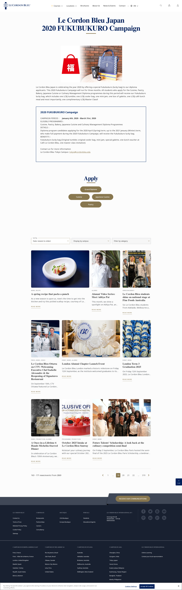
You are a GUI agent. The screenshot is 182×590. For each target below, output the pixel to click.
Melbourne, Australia (84, 564)
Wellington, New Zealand (85, 572)
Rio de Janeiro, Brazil (51, 553)
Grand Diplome (91, 189)
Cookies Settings (131, 586)
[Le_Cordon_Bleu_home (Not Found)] (17, 6)
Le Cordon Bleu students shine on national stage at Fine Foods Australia (136, 297)
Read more (36, 306)
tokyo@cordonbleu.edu (80, 152)
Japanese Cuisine (103, 197)
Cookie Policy (17, 530)
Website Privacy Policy (20, 526)
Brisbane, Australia (83, 560)
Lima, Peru (48, 568)
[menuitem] (161, 6)
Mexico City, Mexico (51, 564)
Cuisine (79, 197)
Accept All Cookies (147, 586)
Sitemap (15, 533)
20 (123, 475)
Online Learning (147, 553)
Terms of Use (17, 522)
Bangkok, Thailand (115, 576)
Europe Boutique (65, 522)
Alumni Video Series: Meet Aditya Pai (103, 295)
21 (128, 475)
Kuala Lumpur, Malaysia (116, 568)
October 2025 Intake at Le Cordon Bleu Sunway (75, 444)
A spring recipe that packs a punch (50, 294)
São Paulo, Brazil (50, 556)
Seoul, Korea (113, 564)
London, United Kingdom (21, 560)
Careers (38, 526)
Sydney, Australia (82, 568)
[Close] (178, 586)
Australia (80, 553)
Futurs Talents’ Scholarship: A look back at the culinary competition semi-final (118, 444)
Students (86, 518)
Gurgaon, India (114, 556)
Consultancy (40, 530)
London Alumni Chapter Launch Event (83, 363)
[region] (91, 586)
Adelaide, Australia (83, 556)
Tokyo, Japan (113, 560)
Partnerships (40, 522)
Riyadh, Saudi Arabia (19, 572)
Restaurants (40, 518)
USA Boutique (64, 518)
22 (133, 475)
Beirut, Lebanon (18, 576)
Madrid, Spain (17, 564)
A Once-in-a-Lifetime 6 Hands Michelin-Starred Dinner (44, 445)
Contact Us (16, 518)
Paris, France (17, 553)
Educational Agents (89, 522)
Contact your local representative (152, 556)
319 (143, 475)
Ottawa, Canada (50, 560)
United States (49, 572)
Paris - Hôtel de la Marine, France (23, 556)
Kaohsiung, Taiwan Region (117, 572)
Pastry (90, 204)
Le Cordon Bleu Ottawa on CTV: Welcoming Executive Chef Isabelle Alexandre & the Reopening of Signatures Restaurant (44, 371)
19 (118, 475)
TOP (178, 483)
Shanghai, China (114, 553)
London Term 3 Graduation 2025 (132, 365)
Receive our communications (133, 499)
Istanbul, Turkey (18, 568)
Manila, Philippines (115, 579)
